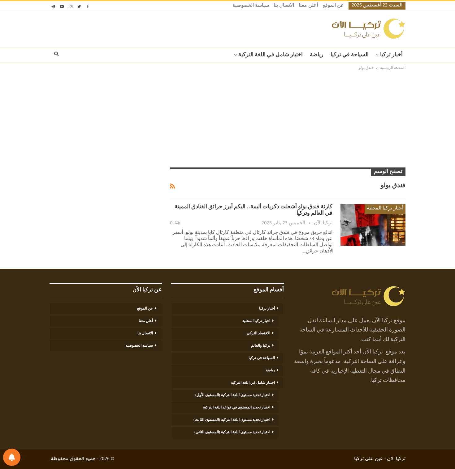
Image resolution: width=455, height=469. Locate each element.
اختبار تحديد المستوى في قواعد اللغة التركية (236, 408)
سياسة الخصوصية (250, 6)
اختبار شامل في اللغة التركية (270, 55)
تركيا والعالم (260, 346)
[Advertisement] (227, 119)
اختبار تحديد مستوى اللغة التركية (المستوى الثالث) (231, 420)
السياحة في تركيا (350, 55)
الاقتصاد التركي (258, 334)
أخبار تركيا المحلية (385, 208)
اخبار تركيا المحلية (256, 321)
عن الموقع (333, 6)
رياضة (316, 55)
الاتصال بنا (284, 6)
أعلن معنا (308, 6)
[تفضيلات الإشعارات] (11, 457)
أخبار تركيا (391, 55)
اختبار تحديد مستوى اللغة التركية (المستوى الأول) (232, 395)
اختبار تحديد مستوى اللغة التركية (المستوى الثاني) (232, 432)
